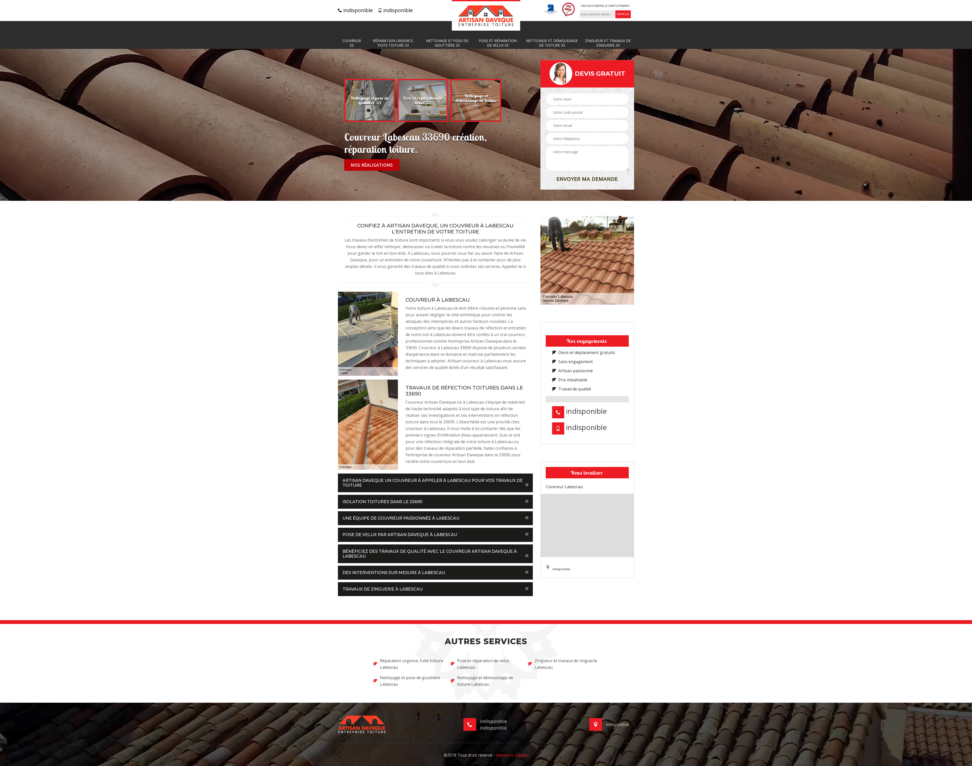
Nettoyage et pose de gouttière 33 (447, 43)
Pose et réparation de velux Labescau (483, 664)
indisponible (357, 10)
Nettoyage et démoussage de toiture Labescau (485, 681)
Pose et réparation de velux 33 (498, 43)
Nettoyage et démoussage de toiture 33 (552, 43)
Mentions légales (512, 755)
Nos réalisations (372, 165)
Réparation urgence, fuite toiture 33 (393, 43)
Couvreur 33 (351, 43)
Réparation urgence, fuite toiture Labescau (411, 664)
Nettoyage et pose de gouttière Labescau (410, 681)
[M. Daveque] (486, 15)
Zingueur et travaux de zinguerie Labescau (566, 664)
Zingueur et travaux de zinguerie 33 (608, 43)
